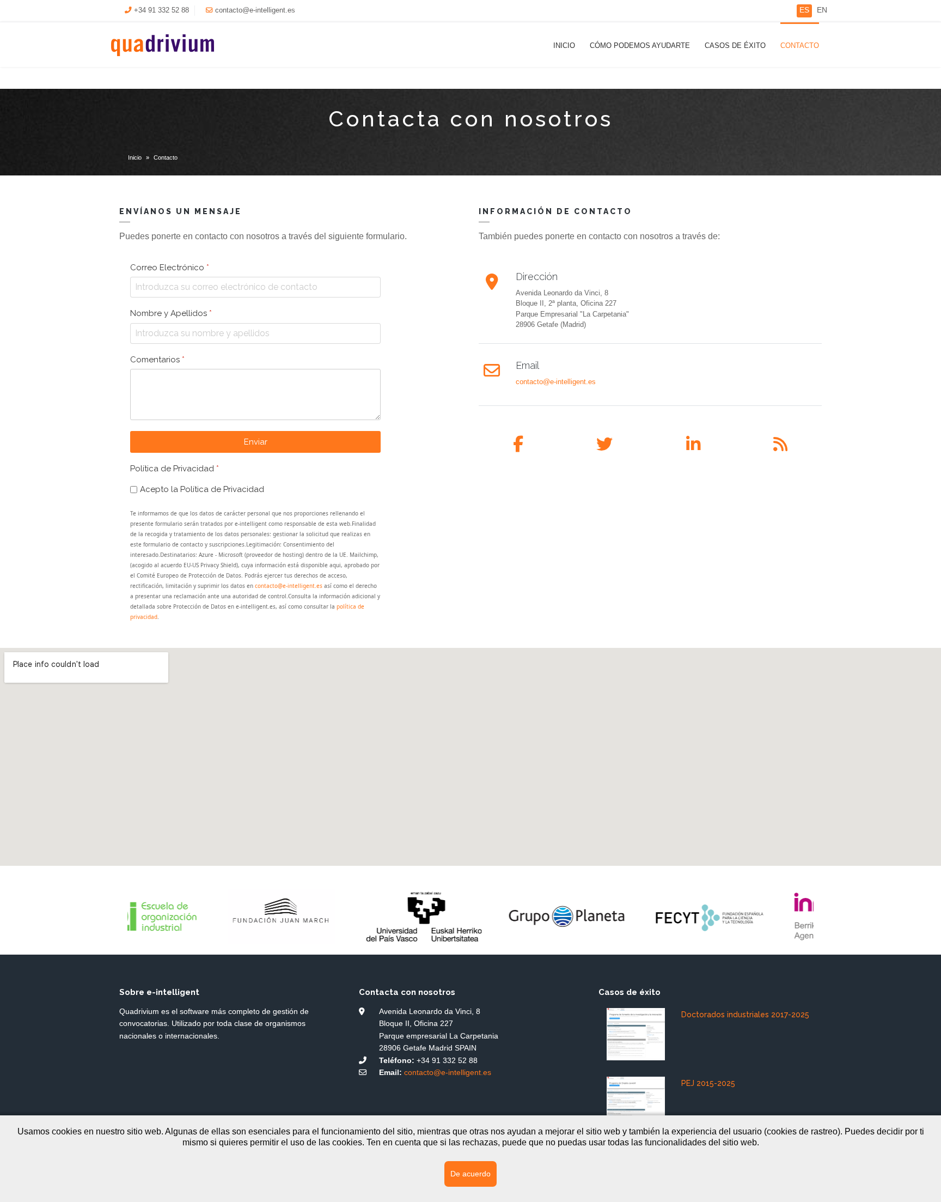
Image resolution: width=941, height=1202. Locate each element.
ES (804, 9)
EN (822, 9)
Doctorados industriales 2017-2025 (745, 1014)
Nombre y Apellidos (171, 313)
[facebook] (518, 444)
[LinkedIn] (693, 444)
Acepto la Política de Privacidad (202, 489)
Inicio (564, 45)
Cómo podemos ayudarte (640, 45)
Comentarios (157, 359)
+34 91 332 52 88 (161, 10)
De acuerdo (470, 1173)
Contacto (799, 45)
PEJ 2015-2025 (708, 1083)
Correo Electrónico (169, 267)
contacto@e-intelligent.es (255, 10)
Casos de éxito (735, 45)
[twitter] (604, 444)
